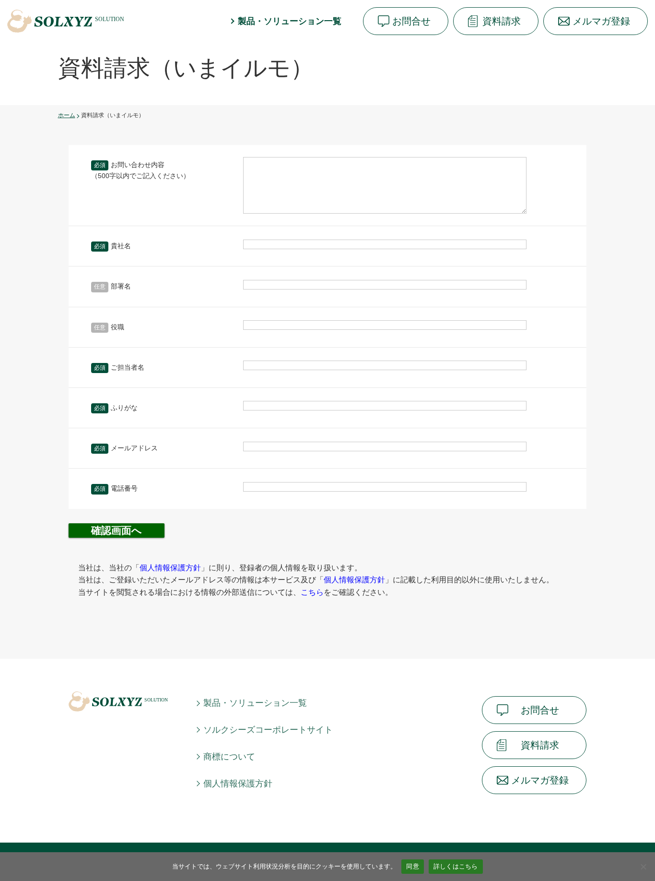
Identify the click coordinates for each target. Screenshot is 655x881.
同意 (412, 866)
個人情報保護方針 (237, 783)
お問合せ (411, 21)
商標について (229, 756)
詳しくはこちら (455, 866)
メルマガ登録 (601, 21)
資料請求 (501, 21)
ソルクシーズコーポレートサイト (268, 730)
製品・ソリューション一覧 (289, 21)
